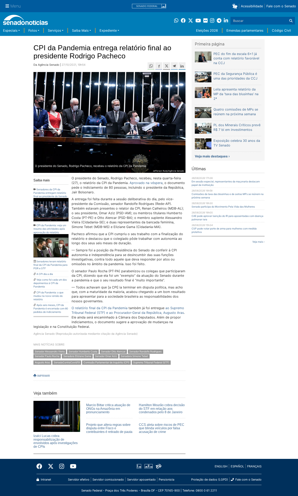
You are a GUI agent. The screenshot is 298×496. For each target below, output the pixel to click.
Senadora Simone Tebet (134, 356)
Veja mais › (258, 241)
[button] (235, 6)
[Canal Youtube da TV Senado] (71, 466)
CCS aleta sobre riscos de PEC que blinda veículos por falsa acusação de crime (161, 428)
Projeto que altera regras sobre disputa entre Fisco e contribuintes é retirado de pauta (109, 428)
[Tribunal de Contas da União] (158, 466)
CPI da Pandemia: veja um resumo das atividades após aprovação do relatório (49, 229)
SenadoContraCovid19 (67, 362)
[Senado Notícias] (25, 21)
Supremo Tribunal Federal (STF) (151, 362)
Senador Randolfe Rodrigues (145, 351)
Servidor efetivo (78, 479)
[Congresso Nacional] (148, 466)
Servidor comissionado (108, 479)
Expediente (108, 30)
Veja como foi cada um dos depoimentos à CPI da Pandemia (50, 283)
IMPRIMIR (43, 375)
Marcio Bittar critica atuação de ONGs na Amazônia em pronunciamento (108, 408)
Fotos (32, 30)
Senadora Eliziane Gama (77, 356)
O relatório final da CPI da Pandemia (100, 308)
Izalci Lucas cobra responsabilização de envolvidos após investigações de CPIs (55, 441)
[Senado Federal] (149, 6)
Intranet (45, 479)
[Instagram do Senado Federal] (61, 466)
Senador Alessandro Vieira (50, 351)
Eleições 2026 (207, 30)
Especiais (10, 30)
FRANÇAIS (254, 466)
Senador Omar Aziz (106, 356)
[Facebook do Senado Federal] (40, 466)
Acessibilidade (252, 6)
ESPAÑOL (237, 466)
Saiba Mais (80, 30)
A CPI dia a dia (44, 273)
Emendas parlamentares (244, 30)
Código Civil (281, 30)
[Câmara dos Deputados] (139, 466)
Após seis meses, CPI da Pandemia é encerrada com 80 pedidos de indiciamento (50, 308)
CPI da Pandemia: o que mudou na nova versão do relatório (48, 296)
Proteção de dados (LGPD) (209, 479)
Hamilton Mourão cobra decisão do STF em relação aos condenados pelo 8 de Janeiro (162, 408)
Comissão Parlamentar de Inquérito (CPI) (106, 362)
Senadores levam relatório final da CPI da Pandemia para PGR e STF (50, 265)
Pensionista (166, 479)
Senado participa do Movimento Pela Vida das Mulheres (223, 206)
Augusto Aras (42, 362)
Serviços (54, 30)
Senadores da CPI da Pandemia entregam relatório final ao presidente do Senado (50, 193)
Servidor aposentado (141, 479)
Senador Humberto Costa (83, 351)
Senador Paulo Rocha (47, 356)
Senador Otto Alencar (113, 351)
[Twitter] (50, 466)
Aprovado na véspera (146, 183)
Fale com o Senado (281, 6)
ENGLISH (221, 466)
